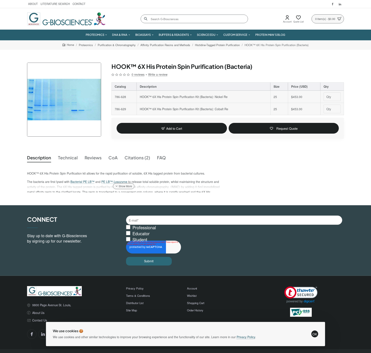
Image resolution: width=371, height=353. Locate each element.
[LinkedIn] (43, 334)
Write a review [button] (157, 74)
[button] (172, 128)
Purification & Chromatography (117, 45)
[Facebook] (31, 334)
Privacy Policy (246, 337)
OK (314, 334)
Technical (68, 157)
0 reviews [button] (138, 74)
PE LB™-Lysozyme (114, 182)
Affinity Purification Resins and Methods (165, 45)
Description (39, 157)
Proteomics (86, 45)
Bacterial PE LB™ (82, 182)
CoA (113, 157)
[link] (301, 294)
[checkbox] (234, 234)
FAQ (161, 157)
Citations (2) (137, 157)
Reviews (93, 157)
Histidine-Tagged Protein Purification (217, 45)
